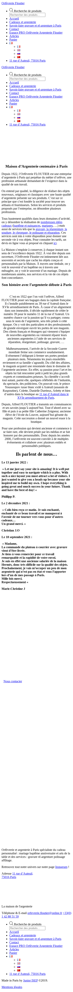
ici (55, 243)
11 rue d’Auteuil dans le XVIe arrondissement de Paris (43, 395)
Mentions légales (12, 987)
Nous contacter (13, 681)
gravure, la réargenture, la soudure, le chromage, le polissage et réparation (34, 230)
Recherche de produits (27, 11)
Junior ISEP (30, 980)
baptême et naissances (26, 225)
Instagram (61, 867)
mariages (47, 225)
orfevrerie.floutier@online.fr (44, 913)
